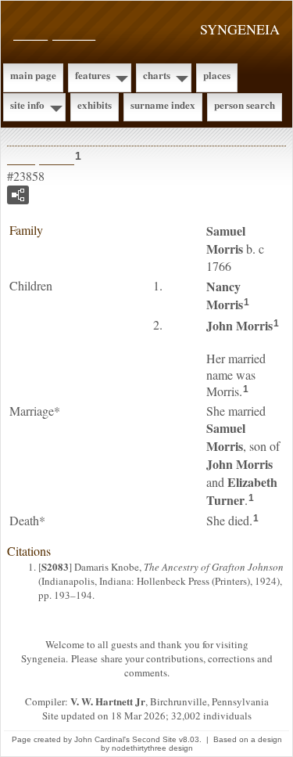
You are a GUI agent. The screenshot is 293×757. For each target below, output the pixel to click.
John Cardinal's (102, 739)
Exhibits (94, 104)
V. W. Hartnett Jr (107, 701)
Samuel (225, 240)
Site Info (27, 104)
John (239, 325)
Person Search (244, 104)
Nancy (224, 295)
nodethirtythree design (152, 748)
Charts (156, 74)
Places (216, 74)
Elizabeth (241, 491)
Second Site (154, 739)
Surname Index (162, 104)
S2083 (55, 566)
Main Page (33, 74)
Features (92, 74)
